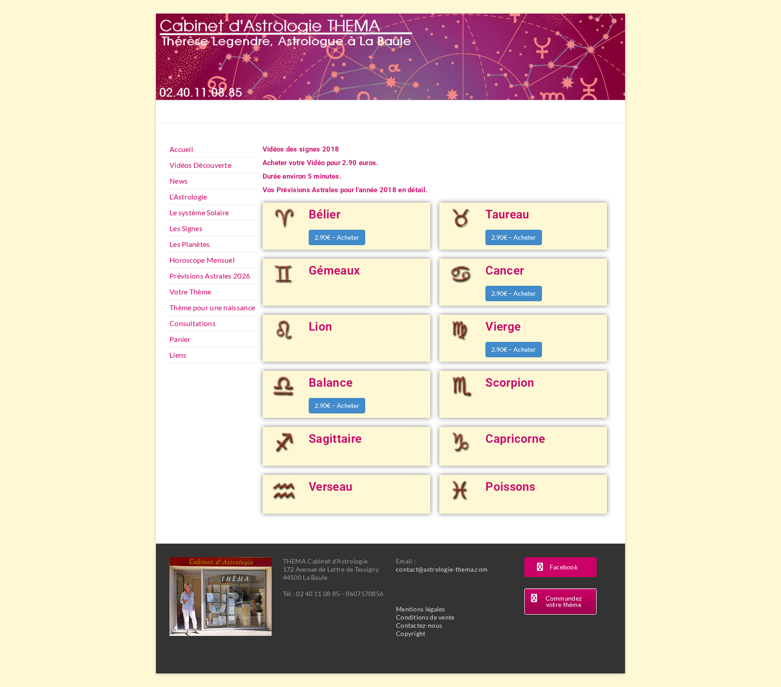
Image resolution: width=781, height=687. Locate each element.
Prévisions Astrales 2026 (209, 275)
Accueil (181, 149)
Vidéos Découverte (200, 165)
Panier (180, 339)
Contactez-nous (419, 625)
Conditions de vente (425, 617)
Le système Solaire (199, 212)
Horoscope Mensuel (202, 260)
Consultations (192, 323)
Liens (178, 355)
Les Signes (185, 228)
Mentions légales (420, 609)
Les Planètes (189, 244)
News (178, 180)
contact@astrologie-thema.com (442, 569)
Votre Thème (190, 291)
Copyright (411, 633)
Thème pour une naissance (212, 307)
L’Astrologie (188, 196)
